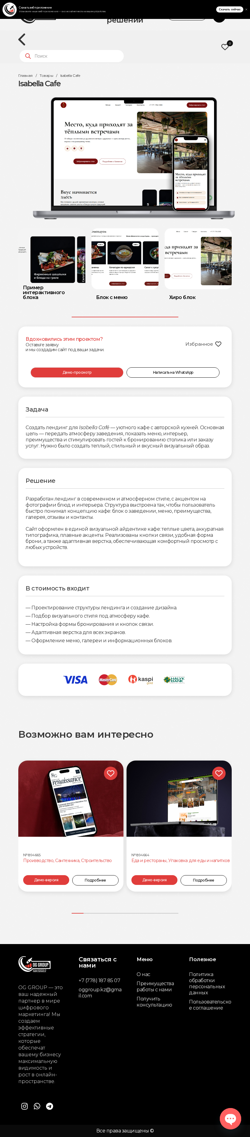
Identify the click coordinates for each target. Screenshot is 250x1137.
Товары (46, 75)
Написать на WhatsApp (173, 372)
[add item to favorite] (110, 773)
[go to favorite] (225, 47)
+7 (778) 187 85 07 (99, 980)
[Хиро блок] (198, 258)
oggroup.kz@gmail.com (100, 993)
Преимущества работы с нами (155, 987)
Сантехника (67, 860)
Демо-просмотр (77, 372)
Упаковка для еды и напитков (199, 860)
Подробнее (95, 880)
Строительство (96, 860)
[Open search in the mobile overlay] (71, 56)
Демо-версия (46, 880)
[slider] (125, 913)
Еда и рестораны (148, 860)
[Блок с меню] (125, 258)
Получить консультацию (154, 1002)
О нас (143, 974)
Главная (25, 75)
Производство (38, 860)
